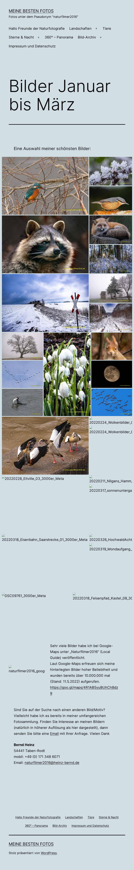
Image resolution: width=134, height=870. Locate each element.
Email (54, 733)
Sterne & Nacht (21, 37)
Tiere (107, 28)
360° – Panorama (59, 37)
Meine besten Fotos (31, 10)
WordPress (49, 853)
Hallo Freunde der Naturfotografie (37, 28)
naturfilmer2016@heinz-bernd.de (52, 763)
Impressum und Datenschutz (32, 46)
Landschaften (80, 28)
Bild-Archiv (87, 37)
